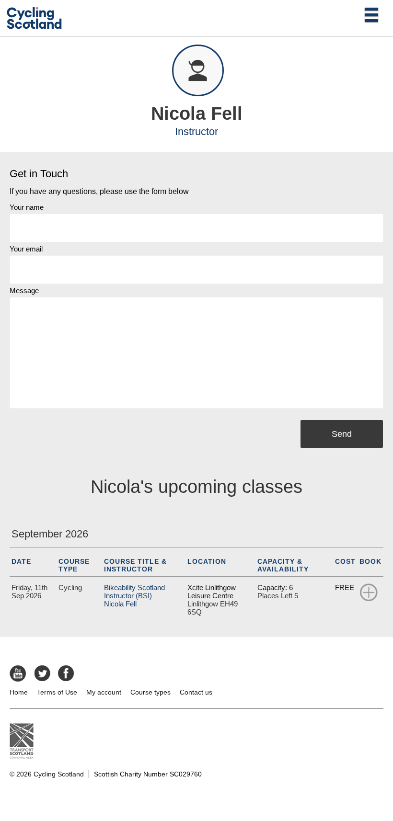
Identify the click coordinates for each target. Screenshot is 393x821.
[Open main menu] (371, 14)
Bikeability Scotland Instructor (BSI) (134, 591)
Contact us (196, 692)
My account (103, 692)
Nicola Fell (120, 604)
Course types (150, 692)
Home (19, 692)
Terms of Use (57, 692)
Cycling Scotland (59, 774)
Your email (26, 249)
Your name (27, 207)
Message (24, 290)
